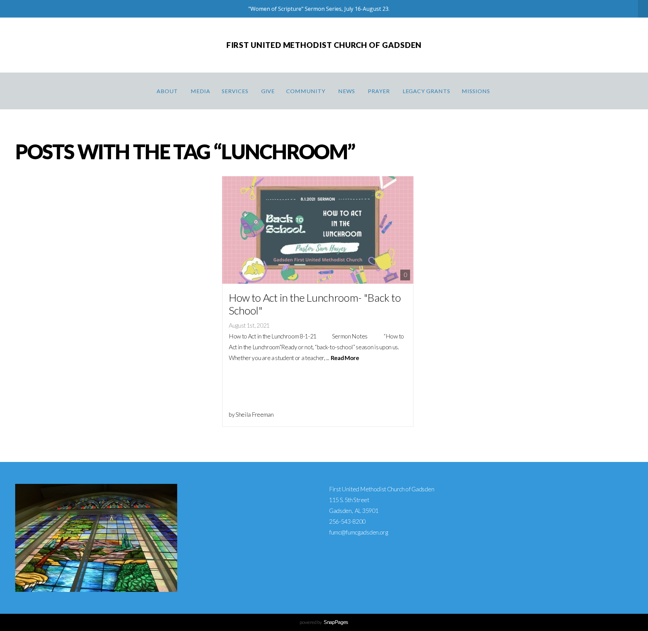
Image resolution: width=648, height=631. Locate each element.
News (347, 91)
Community (306, 91)
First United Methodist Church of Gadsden (324, 45)
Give (268, 91)
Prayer (379, 91)
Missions (476, 91)
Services (236, 91)
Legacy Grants (426, 91)
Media (200, 91)
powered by (324, 622)
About (168, 91)
